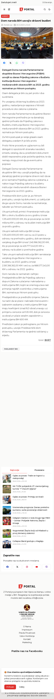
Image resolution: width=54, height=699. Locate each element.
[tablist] (27, 470)
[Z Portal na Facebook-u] (7, 566)
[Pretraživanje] (45, 9)
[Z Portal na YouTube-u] (36, 566)
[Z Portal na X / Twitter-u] (17, 566)
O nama (27, 626)
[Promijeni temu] (49, 9)
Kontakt (27, 639)
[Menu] (4, 9)
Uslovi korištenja (27, 636)
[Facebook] (4, 63)
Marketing (27, 642)
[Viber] (23, 63)
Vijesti (5, 16)
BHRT (48, 340)
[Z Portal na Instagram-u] (27, 566)
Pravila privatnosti (27, 633)
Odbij (21, 687)
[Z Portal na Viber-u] (46, 566)
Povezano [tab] (39, 470)
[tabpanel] (27, 511)
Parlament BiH (11, 349)
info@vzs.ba (37, 598)
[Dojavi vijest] (9, 9)
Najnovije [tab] (14, 470)
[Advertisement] (27, 381)
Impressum (27, 630)
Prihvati (10, 687)
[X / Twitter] (10, 63)
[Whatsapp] (17, 63)
